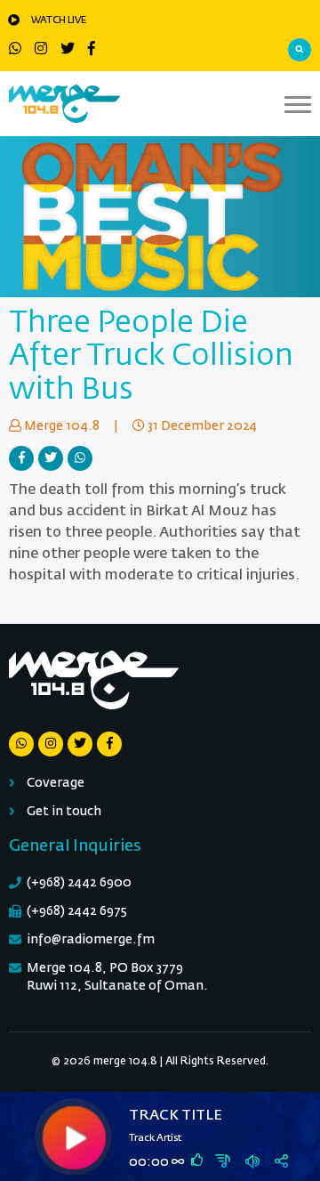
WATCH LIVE (58, 20)
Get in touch (64, 811)
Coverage (55, 783)
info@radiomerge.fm (91, 940)
